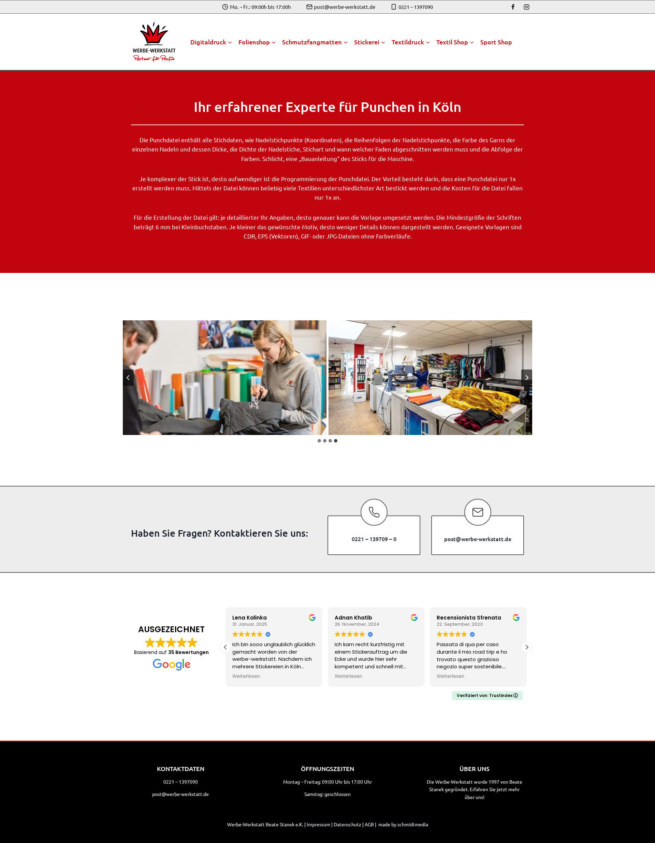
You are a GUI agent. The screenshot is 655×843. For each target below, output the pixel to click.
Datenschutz (347, 824)
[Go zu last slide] (128, 377)
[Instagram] (526, 7)
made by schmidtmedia (403, 824)
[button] (527, 647)
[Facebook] (513, 7)
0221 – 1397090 (180, 782)
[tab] (319, 440)
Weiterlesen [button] (246, 676)
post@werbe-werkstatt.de (180, 794)
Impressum (318, 824)
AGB (369, 824)
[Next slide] (526, 377)
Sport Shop (496, 42)
